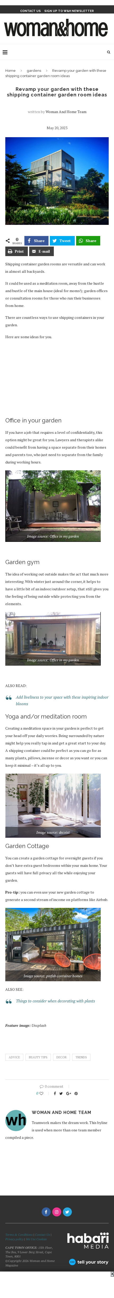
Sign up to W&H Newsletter (69, 11)
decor (61, 1057)
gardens (34, 71)
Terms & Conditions (19, 1235)
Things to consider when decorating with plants (55, 1000)
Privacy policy (14, 1239)
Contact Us (43, 1235)
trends (81, 1057)
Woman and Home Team (66, 111)
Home (10, 71)
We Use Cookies (36, 1239)
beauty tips (38, 1057)
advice (14, 1057)
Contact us (30, 11)
